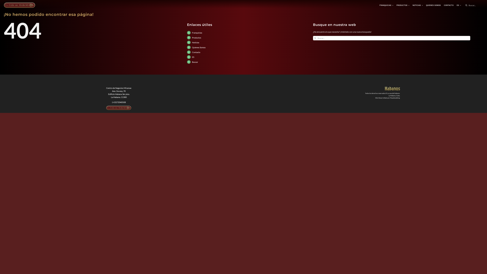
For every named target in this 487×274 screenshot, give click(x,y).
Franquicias (197, 32)
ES (193, 57)
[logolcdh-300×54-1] (119, 107)
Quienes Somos (199, 47)
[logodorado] (392, 88)
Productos (196, 37)
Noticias (195, 42)
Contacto (196, 52)
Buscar (195, 62)
